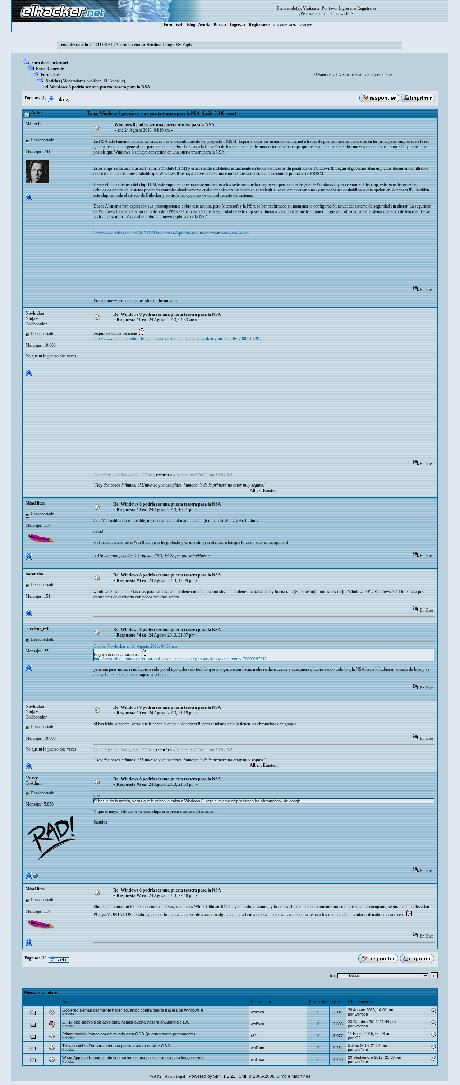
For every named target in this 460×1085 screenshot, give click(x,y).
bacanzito (34, 573)
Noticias (52, 80)
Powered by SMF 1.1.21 (212, 1076)
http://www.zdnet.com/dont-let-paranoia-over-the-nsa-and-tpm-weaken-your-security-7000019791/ (177, 338)
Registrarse (259, 24)
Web (179, 24)
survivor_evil (37, 628)
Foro (168, 24)
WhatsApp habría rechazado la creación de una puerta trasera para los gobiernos (133, 1058)
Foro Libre (50, 74)
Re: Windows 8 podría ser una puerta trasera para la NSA (167, 314)
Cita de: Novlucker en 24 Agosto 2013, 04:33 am (135, 646)
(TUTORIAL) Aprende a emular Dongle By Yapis (141, 44)
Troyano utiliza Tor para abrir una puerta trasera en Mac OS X (116, 1046)
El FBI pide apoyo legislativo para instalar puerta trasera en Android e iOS (125, 1022)
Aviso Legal (175, 1076)
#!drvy (32, 777)
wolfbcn (94, 80)
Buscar (219, 24)
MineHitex (35, 503)
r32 (254, 1036)
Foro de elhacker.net (49, 62)
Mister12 (34, 123)
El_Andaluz (114, 80)
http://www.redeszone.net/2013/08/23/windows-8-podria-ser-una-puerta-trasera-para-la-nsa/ (171, 233)
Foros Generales (50, 68)
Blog (191, 24)
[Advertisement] (224, 263)
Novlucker (35, 313)
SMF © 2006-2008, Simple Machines (274, 1076)
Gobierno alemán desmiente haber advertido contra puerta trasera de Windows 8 (132, 1010)
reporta (162, 474)
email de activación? (336, 13)
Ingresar (346, 8)
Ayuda (204, 24)
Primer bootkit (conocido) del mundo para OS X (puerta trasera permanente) (128, 1034)
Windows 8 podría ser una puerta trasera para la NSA (100, 87)
